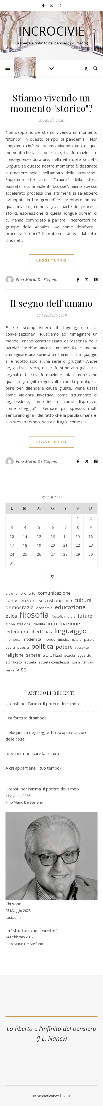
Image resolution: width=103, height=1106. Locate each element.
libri (49, 632)
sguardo (84, 655)
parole (89, 639)
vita (21, 669)
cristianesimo (58, 600)
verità (9, 670)
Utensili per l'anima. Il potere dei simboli (42, 789)
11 (25, 536)
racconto (82, 647)
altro (9, 593)
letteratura (16, 632)
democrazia (19, 607)
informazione (64, 623)
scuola (69, 655)
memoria (12, 639)
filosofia (34, 614)
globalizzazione (17, 624)
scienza (52, 654)
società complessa (53, 662)
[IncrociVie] (25, 68)
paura (10, 647)
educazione (70, 607)
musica (63, 639)
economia (44, 607)
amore (21, 593)
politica (42, 646)
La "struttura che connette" (31, 930)
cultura (83, 600)
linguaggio (70, 631)
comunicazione (54, 593)
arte (32, 593)
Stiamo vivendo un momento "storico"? (51, 103)
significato (13, 662)
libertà (37, 632)
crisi (37, 600)
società (30, 662)
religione (14, 655)
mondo (49, 639)
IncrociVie (51, 31)
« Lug (49, 575)
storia (75, 662)
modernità (32, 639)
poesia (23, 647)
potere (64, 646)
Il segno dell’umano (51, 303)
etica (11, 615)
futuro (85, 615)
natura (77, 640)
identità (39, 624)
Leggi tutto (51, 260)
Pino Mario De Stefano (37, 279)
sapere (33, 655)
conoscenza (18, 600)
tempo (87, 662)
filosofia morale (63, 616)
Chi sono (13, 903)
